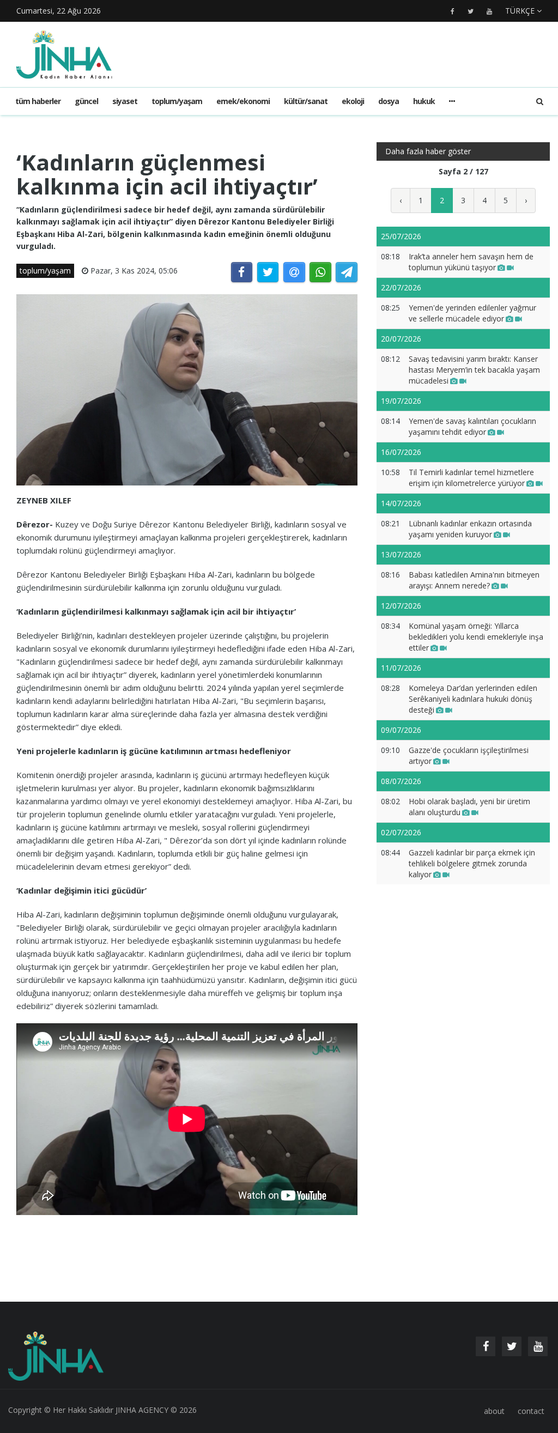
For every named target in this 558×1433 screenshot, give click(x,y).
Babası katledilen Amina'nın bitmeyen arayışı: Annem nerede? (474, 580)
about (494, 1411)
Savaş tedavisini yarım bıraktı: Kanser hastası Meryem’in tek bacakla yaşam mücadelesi (474, 370)
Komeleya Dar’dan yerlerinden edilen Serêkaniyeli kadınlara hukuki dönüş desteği (473, 699)
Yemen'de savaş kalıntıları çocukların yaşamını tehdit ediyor (472, 426)
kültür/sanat (305, 101)
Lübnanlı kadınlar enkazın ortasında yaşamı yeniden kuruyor (470, 528)
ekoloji (353, 101)
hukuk (424, 101)
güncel (86, 101)
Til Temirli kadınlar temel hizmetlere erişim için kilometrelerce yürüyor (471, 477)
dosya (388, 101)
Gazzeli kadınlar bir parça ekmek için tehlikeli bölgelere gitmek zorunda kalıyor (472, 863)
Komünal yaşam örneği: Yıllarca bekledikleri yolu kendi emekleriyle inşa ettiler (476, 637)
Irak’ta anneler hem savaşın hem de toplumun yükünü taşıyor (471, 261)
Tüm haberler (37, 101)
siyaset (124, 101)
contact (531, 1411)
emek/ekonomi (243, 101)
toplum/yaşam (176, 101)
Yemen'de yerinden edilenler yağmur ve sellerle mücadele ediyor (472, 313)
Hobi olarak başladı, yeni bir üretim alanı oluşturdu (469, 806)
